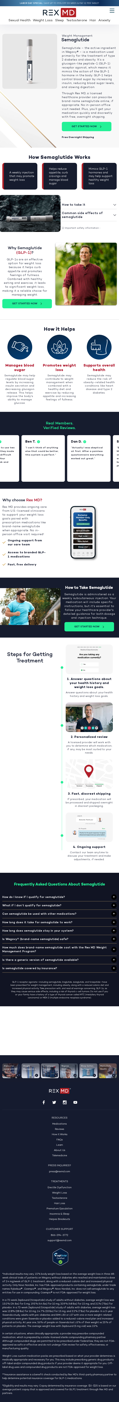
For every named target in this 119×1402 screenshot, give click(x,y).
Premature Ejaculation (59, 1208)
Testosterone (76, 20)
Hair (93, 20)
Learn (59, 1145)
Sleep (59, 20)
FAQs (59, 1140)
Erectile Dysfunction (60, 1187)
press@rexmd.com (59, 1171)
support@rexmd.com (60, 1240)
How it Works (59, 1134)
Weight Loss (43, 20)
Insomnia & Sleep (59, 1214)
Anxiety (104, 20)
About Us (59, 1150)
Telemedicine (59, 1155)
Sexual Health (20, 20)
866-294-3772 (59, 1235)
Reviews (59, 1129)
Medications (59, 1124)
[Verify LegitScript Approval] (60, 1257)
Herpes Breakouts (59, 1219)
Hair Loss (59, 1203)
